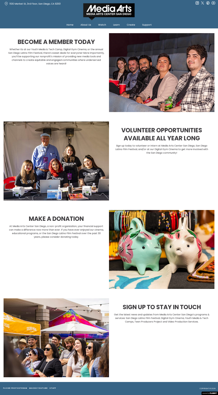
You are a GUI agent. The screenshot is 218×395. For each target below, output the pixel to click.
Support (147, 24)
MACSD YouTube (38, 388)
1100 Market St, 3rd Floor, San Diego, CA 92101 (35, 3)
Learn (116, 24)
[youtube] (213, 3)
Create (131, 24)
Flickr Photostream (15, 388)
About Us (86, 24)
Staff (53, 388)
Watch (102, 24)
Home (69, 24)
